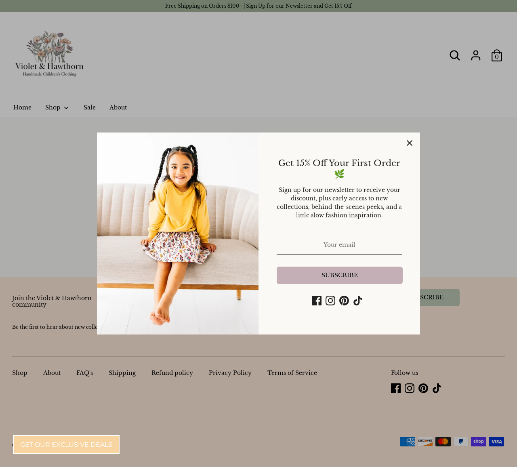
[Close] (409, 143)
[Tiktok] (358, 300)
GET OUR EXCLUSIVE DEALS (66, 444)
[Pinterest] (344, 300)
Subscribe (340, 275)
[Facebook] (317, 300)
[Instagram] (330, 300)
